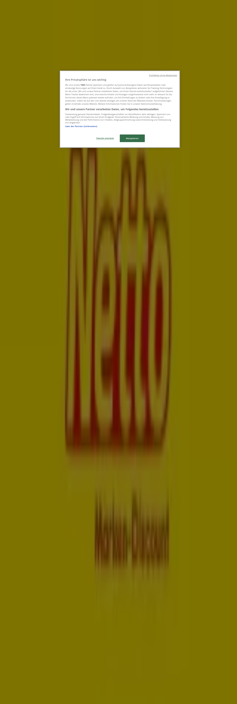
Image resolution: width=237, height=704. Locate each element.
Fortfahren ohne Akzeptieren (163, 75)
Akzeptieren (132, 138)
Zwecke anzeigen (105, 138)
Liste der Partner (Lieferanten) (81, 126)
